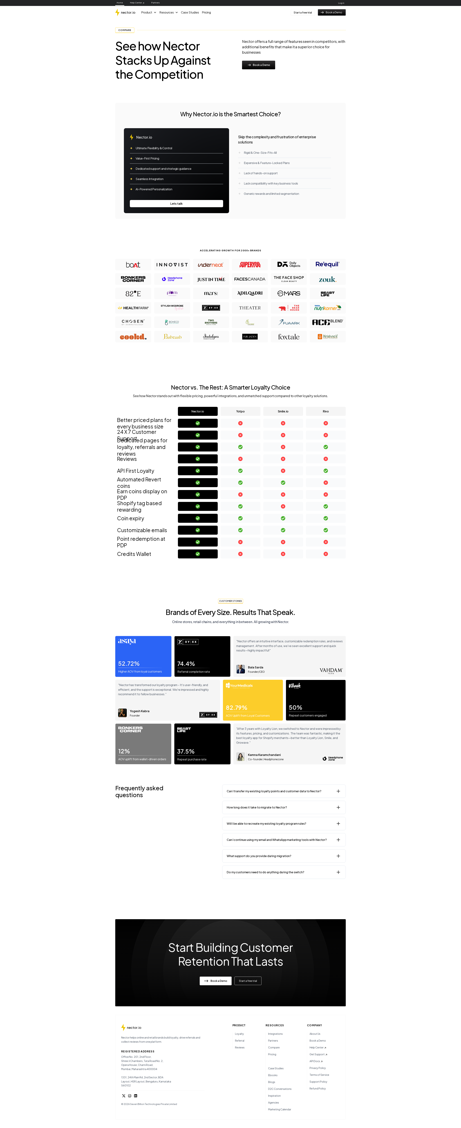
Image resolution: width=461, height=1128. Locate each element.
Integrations (275, 1033)
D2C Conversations (280, 1088)
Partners (155, 2)
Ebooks (273, 1075)
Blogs (271, 1082)
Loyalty (239, 1033)
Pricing (206, 12)
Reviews (240, 1047)
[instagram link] (129, 1096)
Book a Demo (318, 1040)
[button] (149, 12)
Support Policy (318, 1081)
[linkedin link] (135, 1096)
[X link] (123, 1096)
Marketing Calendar (279, 1109)
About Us (315, 1033)
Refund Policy (318, 1088)
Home (120, 2)
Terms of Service (319, 1074)
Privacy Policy (318, 1068)
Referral (239, 1040)
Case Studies (190, 12)
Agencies (273, 1102)
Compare (274, 1047)
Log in (341, 3)
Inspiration (274, 1095)
